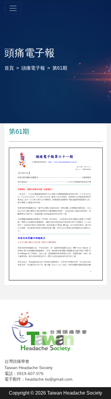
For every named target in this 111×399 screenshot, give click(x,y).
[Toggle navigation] (13, 8)
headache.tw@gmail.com (49, 379)
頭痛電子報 (33, 68)
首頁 (9, 68)
